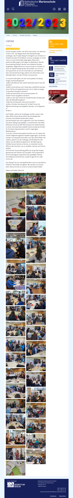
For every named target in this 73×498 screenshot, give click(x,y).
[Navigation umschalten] (8, 9)
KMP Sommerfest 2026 (60, 74)
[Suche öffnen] (13, 9)
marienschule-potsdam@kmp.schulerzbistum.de (53, 491)
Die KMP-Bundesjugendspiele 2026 (60, 81)
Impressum (53, 496)
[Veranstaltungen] (59, 9)
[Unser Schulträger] (16, 484)
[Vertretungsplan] (54, 9)
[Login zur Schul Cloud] (64, 9)
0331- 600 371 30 (61, 488)
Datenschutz (62, 496)
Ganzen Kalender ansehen (55, 51)
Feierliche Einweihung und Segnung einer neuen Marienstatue (59, 68)
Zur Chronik (53, 86)
